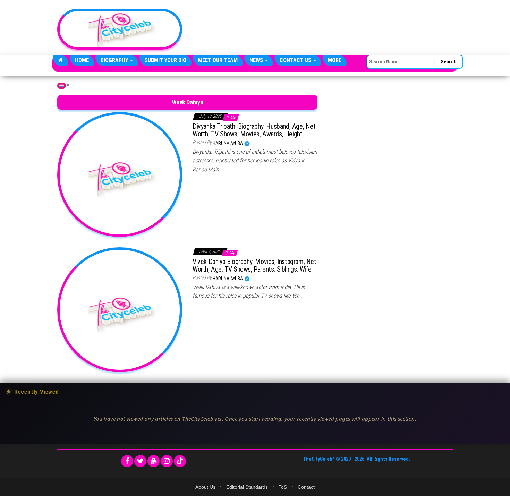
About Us (205, 487)
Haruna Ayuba (228, 143)
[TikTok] (180, 461)
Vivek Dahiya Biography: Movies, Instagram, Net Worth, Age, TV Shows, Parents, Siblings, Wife (254, 265)
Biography (115, 60)
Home (82, 60)
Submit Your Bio (165, 60)
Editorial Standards (247, 487)
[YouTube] (153, 461)
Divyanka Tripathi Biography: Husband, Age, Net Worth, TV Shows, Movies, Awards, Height (254, 130)
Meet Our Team (218, 60)
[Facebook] (127, 461)
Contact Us (296, 60)
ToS (283, 487)
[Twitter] (140, 461)
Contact (306, 487)
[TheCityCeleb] (60, 60)
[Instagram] (167, 461)
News (256, 60)
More (334, 60)
